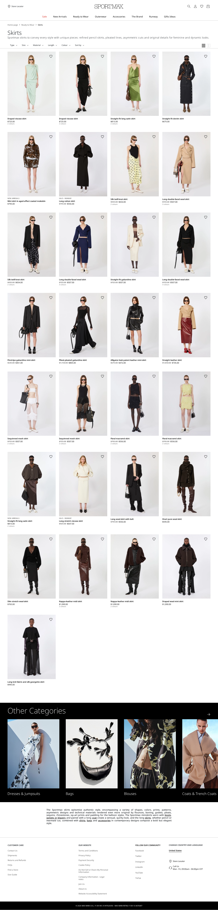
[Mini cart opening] (212, 6)
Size (24, 45)
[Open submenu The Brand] (145, 16)
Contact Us (12, 851)
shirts (82, 820)
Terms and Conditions (88, 851)
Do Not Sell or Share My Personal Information (93, 871)
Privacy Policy (84, 855)
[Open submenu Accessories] (127, 16)
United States (175, 850)
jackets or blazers (56, 817)
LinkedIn (139, 867)
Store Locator (179, 861)
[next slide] (208, 714)
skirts (148, 817)
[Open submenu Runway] (160, 16)
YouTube (139, 872)
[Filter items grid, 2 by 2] (208, 45)
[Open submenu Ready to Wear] (91, 16)
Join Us (82, 884)
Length (51, 45)
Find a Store (13, 870)
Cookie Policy (84, 865)
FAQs (10, 865)
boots (168, 815)
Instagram (140, 861)
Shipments (12, 855)
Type (12, 45)
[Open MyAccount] (198, 6)
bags (89, 820)
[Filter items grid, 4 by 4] (203, 45)
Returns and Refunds (17, 860)
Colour (65, 45)
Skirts (40, 25)
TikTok (138, 878)
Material (37, 45)
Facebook (139, 850)
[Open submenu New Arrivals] (69, 16)
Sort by (78, 45)
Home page (13, 25)
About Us (83, 889)
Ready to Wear (27, 25)
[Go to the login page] (195, 6)
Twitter (138, 856)
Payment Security (86, 860)
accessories (104, 820)
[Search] (189, 6)
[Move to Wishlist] (51, 56)
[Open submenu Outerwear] (108, 16)
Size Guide (12, 875)
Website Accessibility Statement (93, 894)
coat (94, 817)
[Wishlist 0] (201, 6)
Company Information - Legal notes (91, 878)
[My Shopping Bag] (208, 6)
